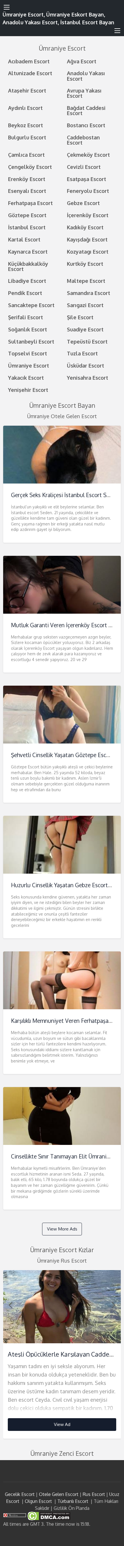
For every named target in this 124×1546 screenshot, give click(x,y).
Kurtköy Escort (85, 263)
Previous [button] (10, 1305)
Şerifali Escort (25, 317)
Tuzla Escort (82, 353)
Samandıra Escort (88, 292)
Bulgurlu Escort (27, 137)
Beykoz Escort (25, 125)
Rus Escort (94, 1494)
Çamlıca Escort (26, 154)
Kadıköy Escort (85, 227)
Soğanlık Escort (27, 329)
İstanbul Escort (27, 227)
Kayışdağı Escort (87, 239)
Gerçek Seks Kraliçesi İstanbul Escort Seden (65, 495)
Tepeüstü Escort (87, 341)
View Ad (62, 1424)
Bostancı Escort (86, 125)
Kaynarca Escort (28, 251)
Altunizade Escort (30, 73)
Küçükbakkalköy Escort (28, 266)
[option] (62, 1354)
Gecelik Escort (20, 1494)
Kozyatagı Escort (87, 251)
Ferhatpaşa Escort (30, 203)
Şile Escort (80, 317)
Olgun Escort (38, 1501)
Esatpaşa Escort (86, 179)
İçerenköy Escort (87, 215)
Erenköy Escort (26, 179)
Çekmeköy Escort (88, 154)
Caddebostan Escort (83, 140)
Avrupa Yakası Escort (84, 93)
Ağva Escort (81, 61)
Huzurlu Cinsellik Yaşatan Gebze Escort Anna (66, 885)
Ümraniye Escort (28, 365)
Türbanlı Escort (72, 1501)
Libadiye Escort (27, 280)
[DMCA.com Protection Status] (48, 1516)
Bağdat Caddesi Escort (86, 110)
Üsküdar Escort (85, 365)
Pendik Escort (25, 292)
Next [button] (114, 1305)
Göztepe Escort (27, 215)
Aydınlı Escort (25, 107)
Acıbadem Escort (29, 61)
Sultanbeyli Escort (31, 341)
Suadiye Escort (85, 329)
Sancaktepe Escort (31, 305)
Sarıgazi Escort (85, 305)
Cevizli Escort (84, 166)
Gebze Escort (83, 203)
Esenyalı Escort (27, 190)
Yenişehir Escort (28, 389)
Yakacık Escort (26, 377)
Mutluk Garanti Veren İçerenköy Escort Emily (66, 625)
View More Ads (62, 1229)
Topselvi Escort (27, 353)
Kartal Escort (24, 239)
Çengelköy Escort (30, 166)
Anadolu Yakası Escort (86, 76)
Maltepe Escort (86, 280)
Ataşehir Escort (27, 90)
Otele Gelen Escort (58, 1494)
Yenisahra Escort (87, 377)
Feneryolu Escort (88, 190)
